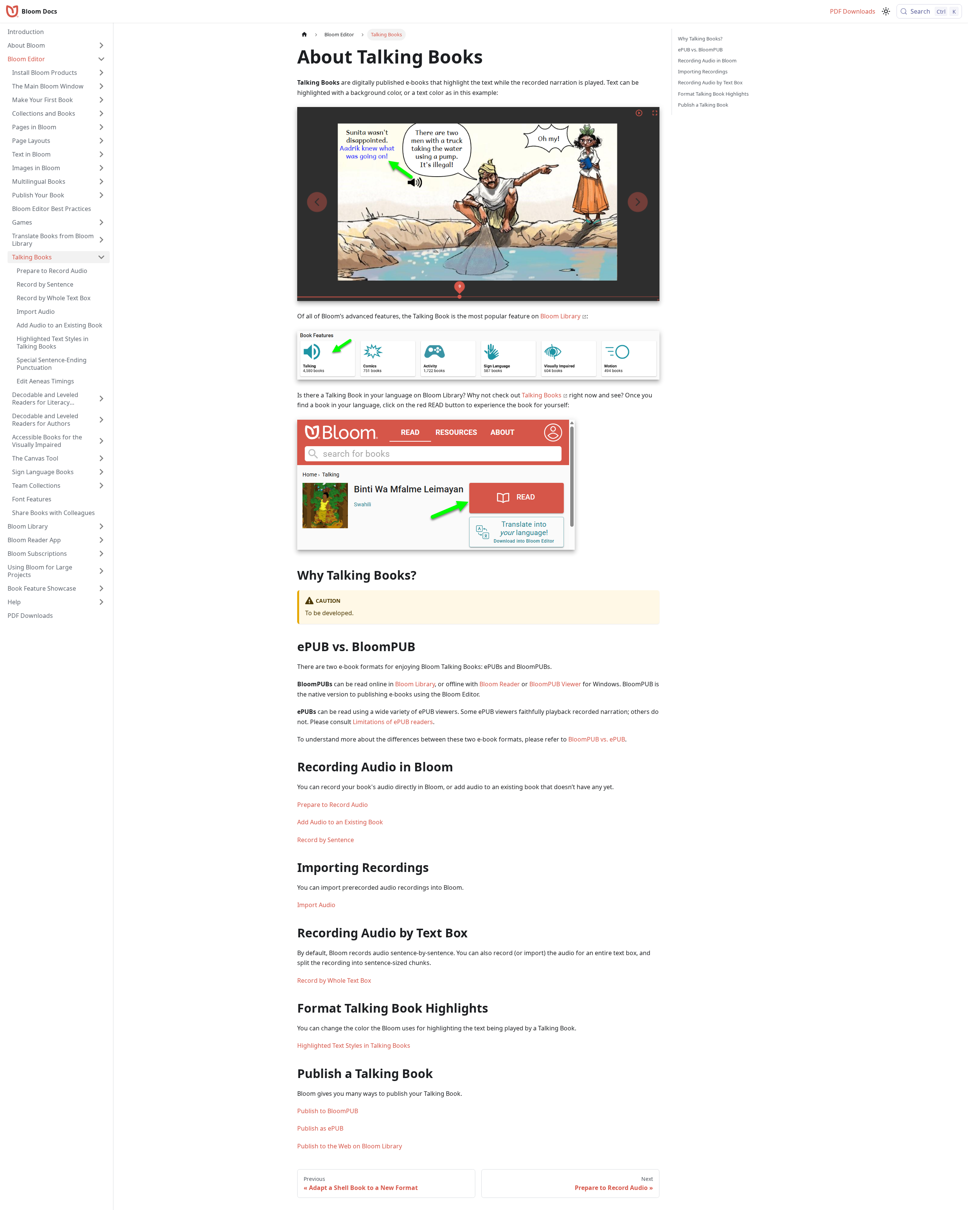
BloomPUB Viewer (556, 684)
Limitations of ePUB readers (393, 722)
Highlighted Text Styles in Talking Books (353, 1045)
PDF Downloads (852, 11)
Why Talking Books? (700, 38)
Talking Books (542, 395)
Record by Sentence (325, 840)
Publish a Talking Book (703, 104)
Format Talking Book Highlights (713, 93)
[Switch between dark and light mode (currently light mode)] (886, 11)
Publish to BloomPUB (327, 1111)
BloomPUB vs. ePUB (596, 739)
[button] (56, 45)
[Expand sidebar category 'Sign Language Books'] (101, 472)
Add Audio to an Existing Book (340, 822)
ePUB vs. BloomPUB (700, 49)
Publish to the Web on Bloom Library (349, 1146)
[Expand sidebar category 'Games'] (101, 222)
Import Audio (316, 905)
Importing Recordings (703, 71)
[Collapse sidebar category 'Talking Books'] (101, 257)
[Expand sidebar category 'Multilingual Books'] (101, 181)
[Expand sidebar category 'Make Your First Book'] (101, 100)
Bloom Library (560, 316)
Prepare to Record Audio (332, 804)
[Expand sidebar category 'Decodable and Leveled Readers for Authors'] (101, 420)
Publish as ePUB (320, 1128)
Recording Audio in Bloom (707, 60)
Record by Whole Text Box (334, 980)
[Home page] (304, 34)
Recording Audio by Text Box (710, 82)
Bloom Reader (499, 684)
